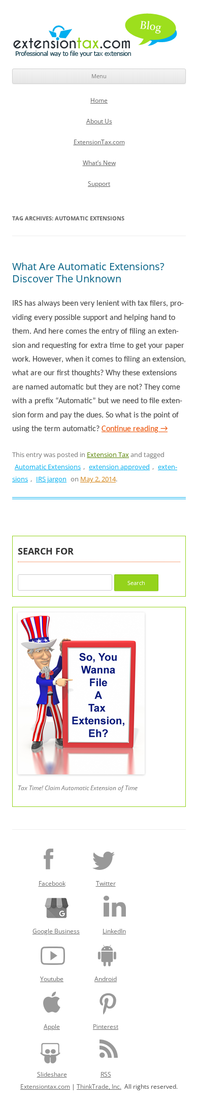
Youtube (51, 978)
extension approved (119, 466)
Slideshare (52, 1074)
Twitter (106, 883)
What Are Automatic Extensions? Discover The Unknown (88, 272)
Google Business (56, 931)
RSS (106, 1074)
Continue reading (135, 429)
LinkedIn (114, 931)
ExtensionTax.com (99, 142)
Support (99, 183)
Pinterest (105, 1026)
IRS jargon (51, 478)
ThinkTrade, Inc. (99, 1086)
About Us (99, 121)
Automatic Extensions (48, 466)
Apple (52, 1026)
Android (105, 978)
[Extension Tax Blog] (95, 35)
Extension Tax (108, 454)
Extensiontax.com (45, 1086)
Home (99, 100)
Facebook (52, 883)
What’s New (99, 162)
